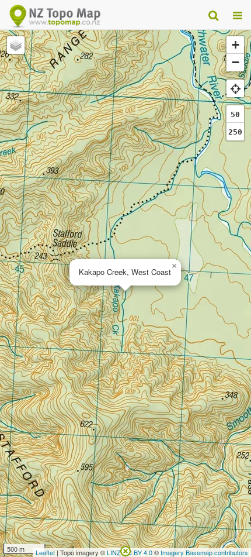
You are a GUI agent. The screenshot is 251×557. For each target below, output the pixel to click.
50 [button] (235, 114)
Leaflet (45, 552)
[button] (174, 266)
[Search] (213, 14)
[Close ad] (125, 550)
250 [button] (235, 132)
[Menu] (237, 14)
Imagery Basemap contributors (204, 552)
